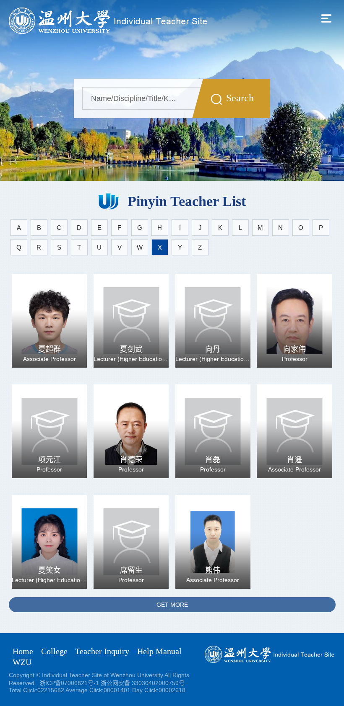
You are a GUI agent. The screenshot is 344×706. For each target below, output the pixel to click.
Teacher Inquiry (102, 651)
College (54, 651)
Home (23, 651)
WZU (22, 662)
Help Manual (159, 651)
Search (240, 98)
